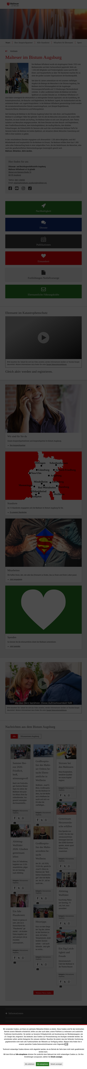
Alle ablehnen (30, 1064)
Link (66, 1044)
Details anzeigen (57, 1064)
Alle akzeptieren (43, 1064)
